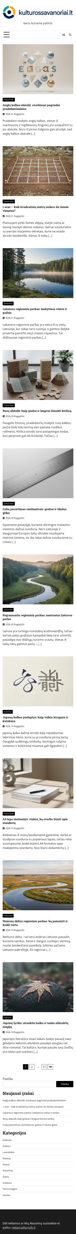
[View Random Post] (63, 34)
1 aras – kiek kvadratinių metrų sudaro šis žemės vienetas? (36, 208)
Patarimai (9, 99)
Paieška (8, 1079)
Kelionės (8, 303)
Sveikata (7, 1182)
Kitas (50, 1067)
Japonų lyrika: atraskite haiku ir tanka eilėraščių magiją (35, 1025)
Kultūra (7, 711)
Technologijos (10, 1188)
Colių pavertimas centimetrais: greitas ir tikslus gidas (34, 511)
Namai (6, 1164)
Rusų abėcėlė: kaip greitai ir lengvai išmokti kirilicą (37, 411)
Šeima (6, 1176)
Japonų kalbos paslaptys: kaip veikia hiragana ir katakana (35, 719)
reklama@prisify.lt (24, 1228)
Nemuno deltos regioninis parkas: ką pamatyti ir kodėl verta (35, 923)
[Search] (70, 34)
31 (44, 1067)
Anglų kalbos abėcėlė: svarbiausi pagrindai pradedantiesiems (31, 107)
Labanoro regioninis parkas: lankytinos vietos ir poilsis (35, 310)
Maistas (7, 1158)
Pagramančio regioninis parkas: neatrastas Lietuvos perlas (37, 617)
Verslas (6, 1195)
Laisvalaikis (8, 1152)
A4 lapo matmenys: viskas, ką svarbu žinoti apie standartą (35, 821)
